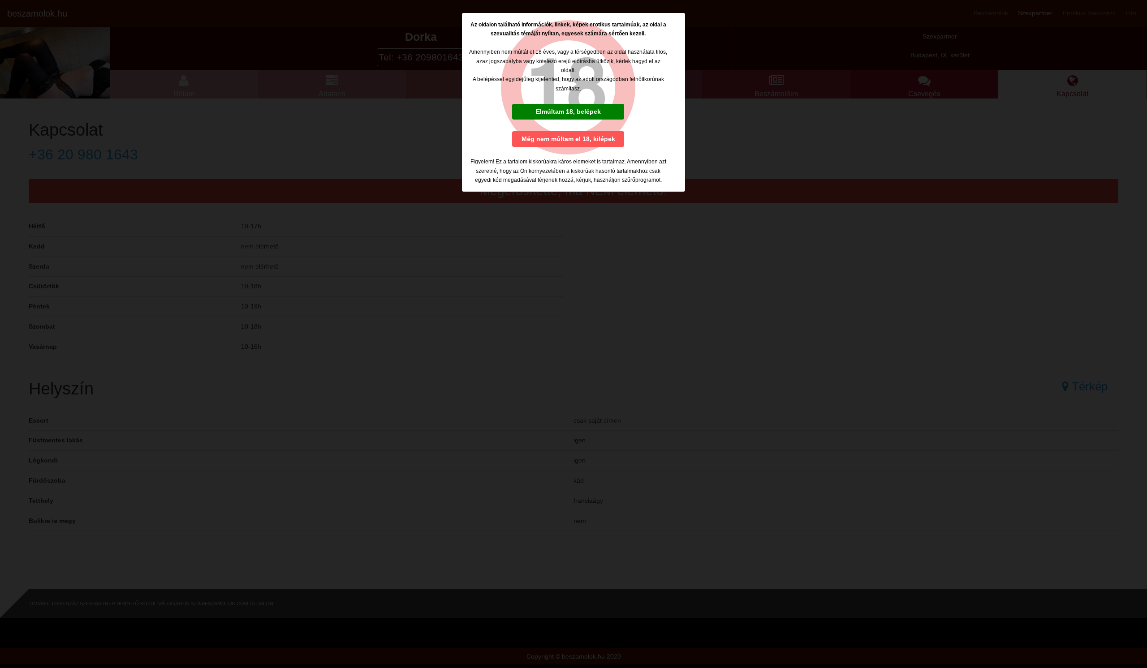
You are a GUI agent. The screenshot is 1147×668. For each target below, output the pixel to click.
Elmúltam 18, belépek (568, 111)
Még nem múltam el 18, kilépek (568, 138)
